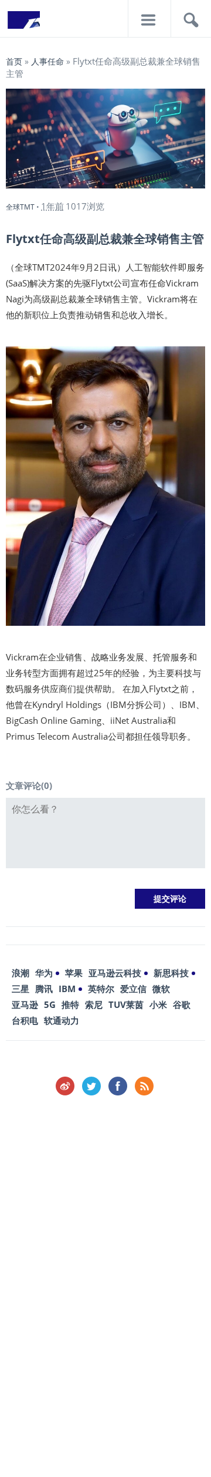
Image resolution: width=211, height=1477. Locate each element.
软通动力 (61, 1020)
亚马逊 (25, 1004)
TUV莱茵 (126, 1004)
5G (50, 1004)
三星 (20, 988)
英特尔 (101, 988)
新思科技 (171, 973)
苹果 (74, 973)
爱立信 (133, 988)
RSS (144, 1086)
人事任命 (47, 61)
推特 (70, 1004)
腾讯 (44, 988)
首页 (14, 61)
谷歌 (181, 1004)
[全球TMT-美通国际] (23, 23)
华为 (44, 973)
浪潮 (20, 973)
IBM (67, 988)
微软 (161, 988)
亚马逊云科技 (115, 973)
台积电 (25, 1020)
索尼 (94, 1004)
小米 (158, 1004)
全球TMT (20, 207)
